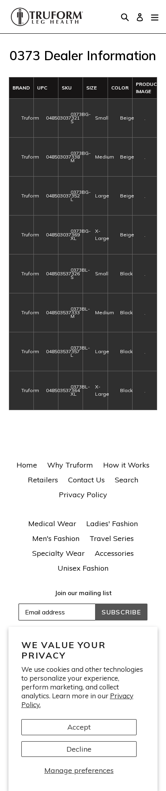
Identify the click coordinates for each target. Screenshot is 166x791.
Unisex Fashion (83, 568)
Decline (78, 749)
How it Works (126, 465)
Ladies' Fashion (112, 523)
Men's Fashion (55, 538)
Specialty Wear (58, 553)
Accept (79, 727)
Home (27, 465)
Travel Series (111, 538)
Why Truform (70, 465)
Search (126, 479)
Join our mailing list (83, 593)
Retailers (43, 479)
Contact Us (86, 479)
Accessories (114, 553)
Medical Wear (52, 523)
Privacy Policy (83, 494)
